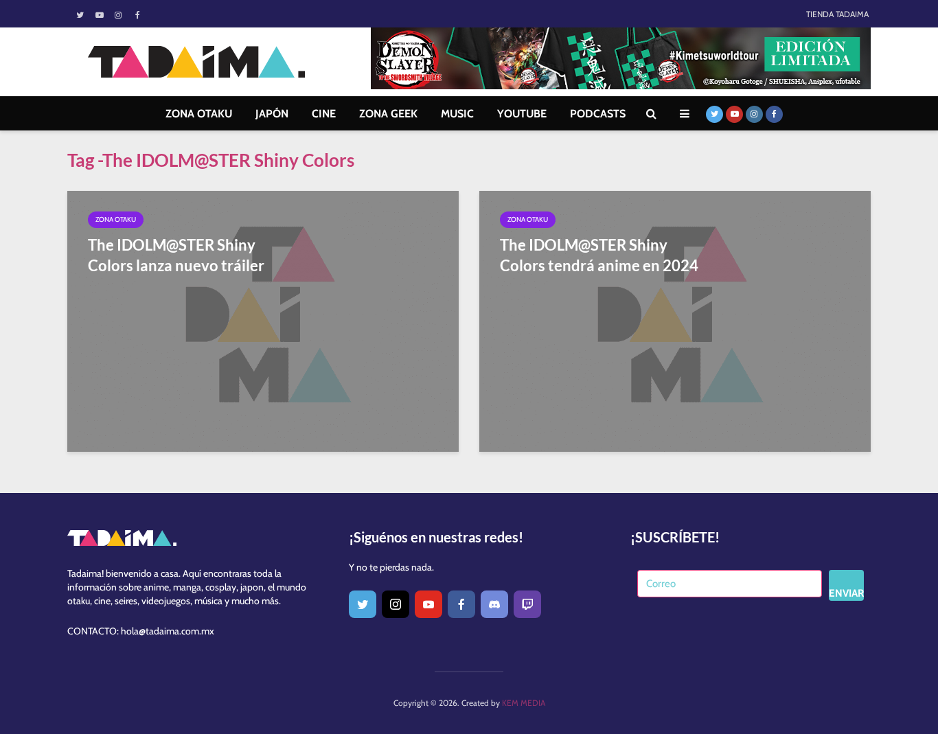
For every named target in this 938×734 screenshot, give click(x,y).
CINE (324, 113)
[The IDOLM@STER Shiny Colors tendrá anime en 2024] (675, 320)
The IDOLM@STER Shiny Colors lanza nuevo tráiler (176, 255)
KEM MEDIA (523, 703)
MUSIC (457, 113)
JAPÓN (271, 113)
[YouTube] (428, 604)
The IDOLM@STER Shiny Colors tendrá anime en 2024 (599, 255)
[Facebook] (461, 604)
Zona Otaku (115, 219)
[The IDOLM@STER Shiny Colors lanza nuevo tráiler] (263, 320)
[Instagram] (395, 604)
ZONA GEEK (388, 113)
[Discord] (494, 604)
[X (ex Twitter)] (362, 604)
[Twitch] (527, 604)
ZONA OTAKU (198, 113)
